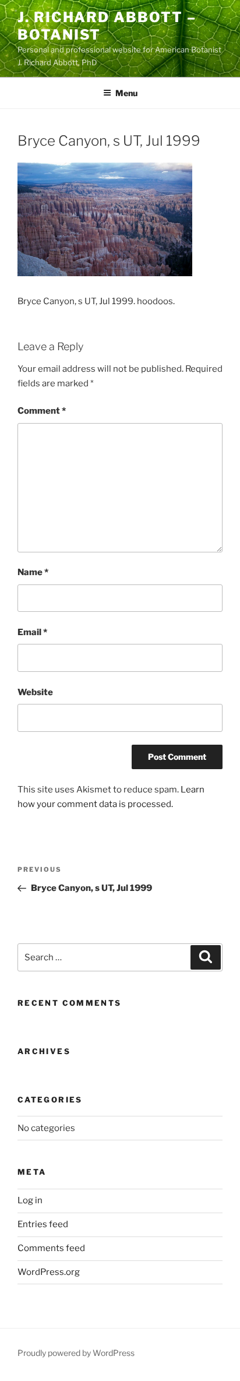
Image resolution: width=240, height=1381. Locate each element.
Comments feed (51, 1248)
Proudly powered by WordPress (76, 1353)
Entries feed (42, 1224)
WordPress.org (48, 1272)
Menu (126, 93)
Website (35, 692)
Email (32, 632)
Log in (30, 1200)
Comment (41, 411)
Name (32, 572)
